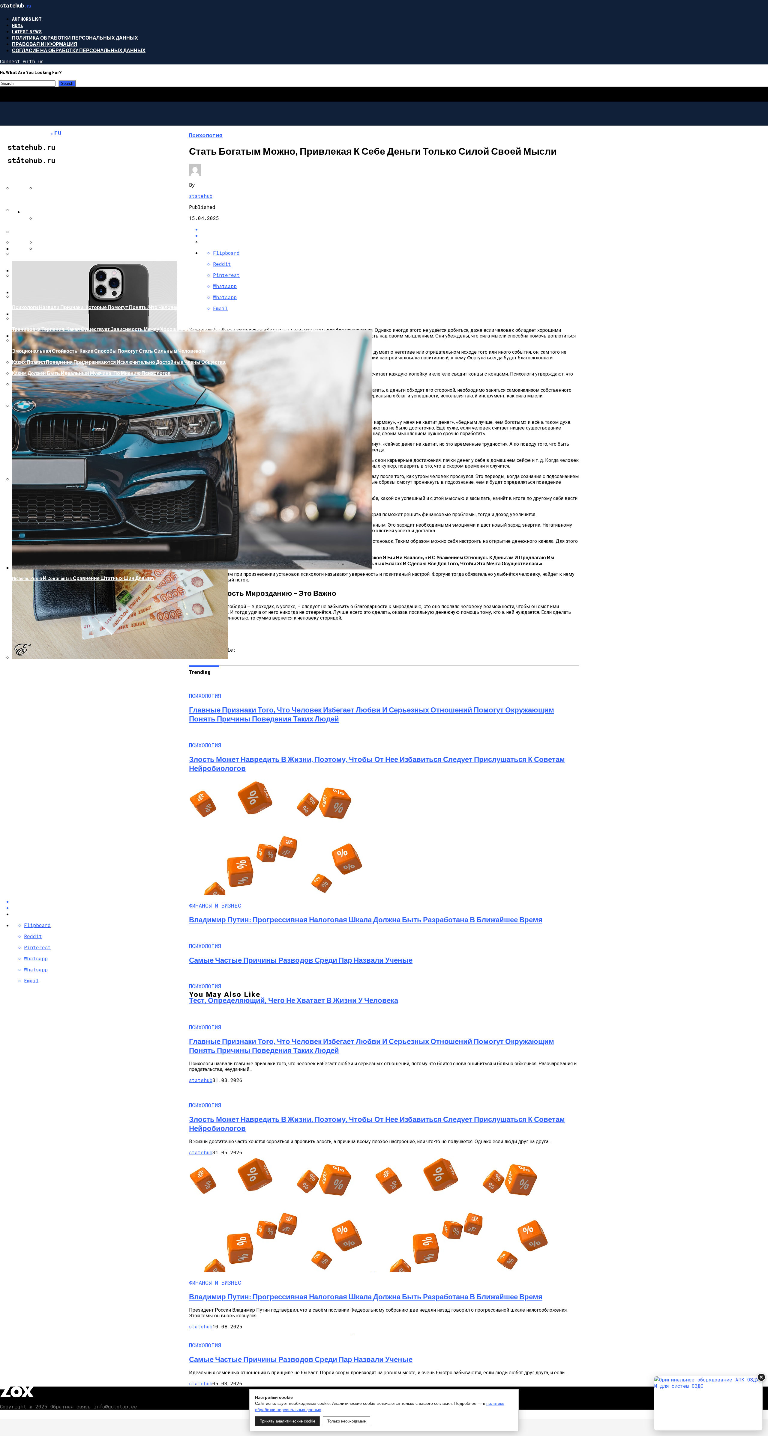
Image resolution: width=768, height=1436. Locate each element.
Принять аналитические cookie (287, 1421)
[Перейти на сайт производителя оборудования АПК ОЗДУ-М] (708, 1403)
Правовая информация (44, 44)
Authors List (27, 19)
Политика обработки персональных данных (75, 37)
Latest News (27, 31)
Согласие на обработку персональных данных (79, 50)
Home (17, 25)
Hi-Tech (31, 157)
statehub (200, 1080)
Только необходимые (346, 1421)
